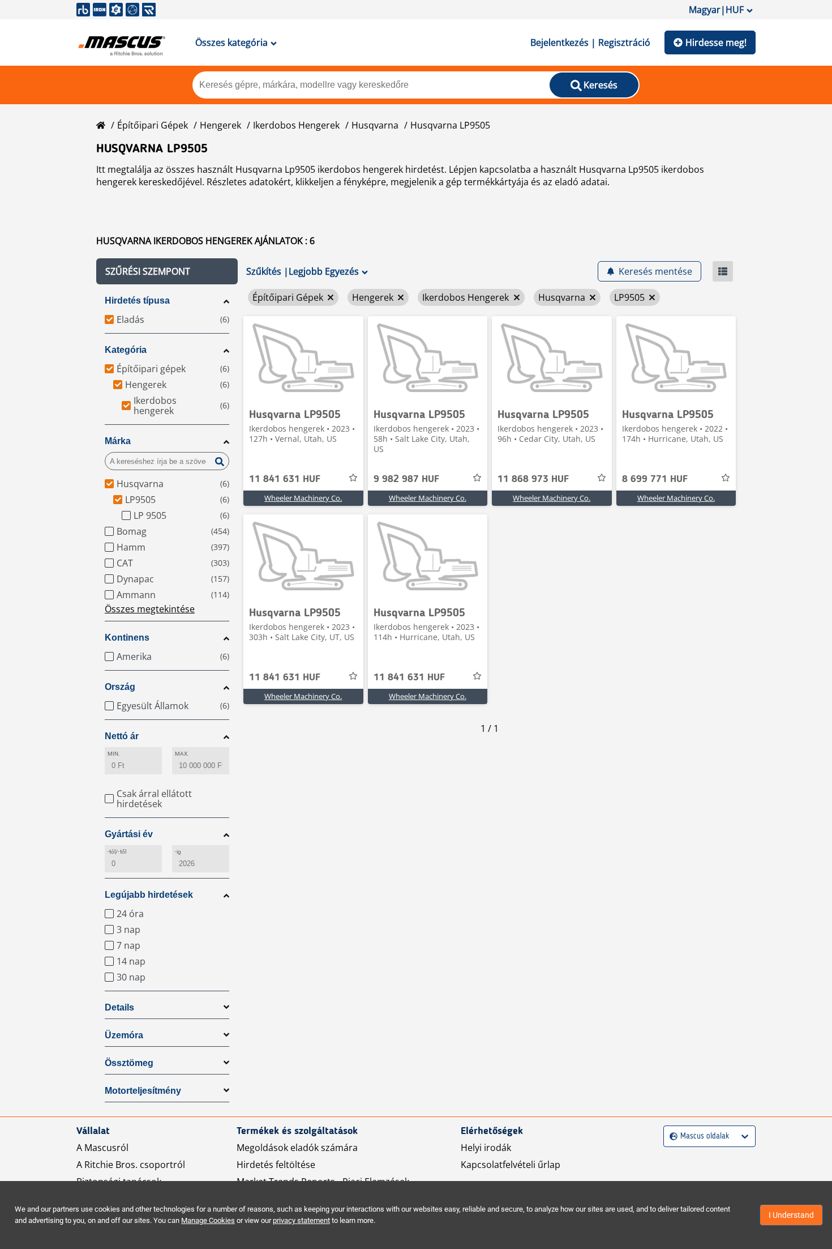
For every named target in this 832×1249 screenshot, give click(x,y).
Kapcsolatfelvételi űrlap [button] (510, 1164)
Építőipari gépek (152, 125)
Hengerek (220, 125)
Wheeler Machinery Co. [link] (303, 498)
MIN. (114, 754)
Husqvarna (374, 125)
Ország (120, 687)
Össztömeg (129, 1063)
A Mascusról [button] (102, 1147)
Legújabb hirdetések (149, 895)
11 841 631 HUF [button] (284, 479)
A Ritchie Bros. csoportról (130, 1164)
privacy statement (301, 1220)
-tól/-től (117, 852)
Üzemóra (124, 1035)
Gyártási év (129, 834)
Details (119, 1007)
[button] (167, 271)
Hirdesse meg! (716, 42)
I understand (791, 1215)
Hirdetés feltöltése (276, 1164)
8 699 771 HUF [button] (655, 479)
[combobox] (671, 1136)
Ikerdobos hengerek (296, 125)
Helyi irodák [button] (486, 1147)
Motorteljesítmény (143, 1090)
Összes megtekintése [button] (150, 609)
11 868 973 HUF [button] (533, 479)
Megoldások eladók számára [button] (297, 1147)
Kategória (126, 350)
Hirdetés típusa (137, 300)
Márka (118, 441)
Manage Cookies (208, 1220)
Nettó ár (122, 736)
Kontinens (127, 637)
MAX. (182, 754)
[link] (303, 358)
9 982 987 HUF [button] (406, 479)
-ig (178, 852)
